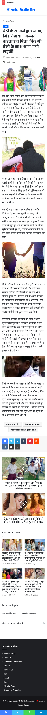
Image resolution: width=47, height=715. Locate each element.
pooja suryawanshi (13, 58)
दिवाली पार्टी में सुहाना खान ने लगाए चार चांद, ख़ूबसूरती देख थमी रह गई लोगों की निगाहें (11, 557)
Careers (7, 666)
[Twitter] (11, 441)
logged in (16, 613)
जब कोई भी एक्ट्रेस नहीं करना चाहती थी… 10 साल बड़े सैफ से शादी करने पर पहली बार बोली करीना (34, 586)
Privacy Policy (10, 653)
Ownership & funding (12, 690)
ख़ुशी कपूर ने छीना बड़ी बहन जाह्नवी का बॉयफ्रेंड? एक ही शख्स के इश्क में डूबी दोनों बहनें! (35, 557)
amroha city (14, 424)
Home (7, 21)
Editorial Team (9, 686)
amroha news (33, 424)
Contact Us (8, 670)
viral (12, 21)
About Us (7, 658)
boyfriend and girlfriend (24, 429)
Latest (6, 678)
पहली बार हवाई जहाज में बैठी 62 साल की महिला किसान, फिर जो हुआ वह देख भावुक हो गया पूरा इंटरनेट (12, 586)
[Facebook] (5, 441)
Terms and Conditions (13, 662)
